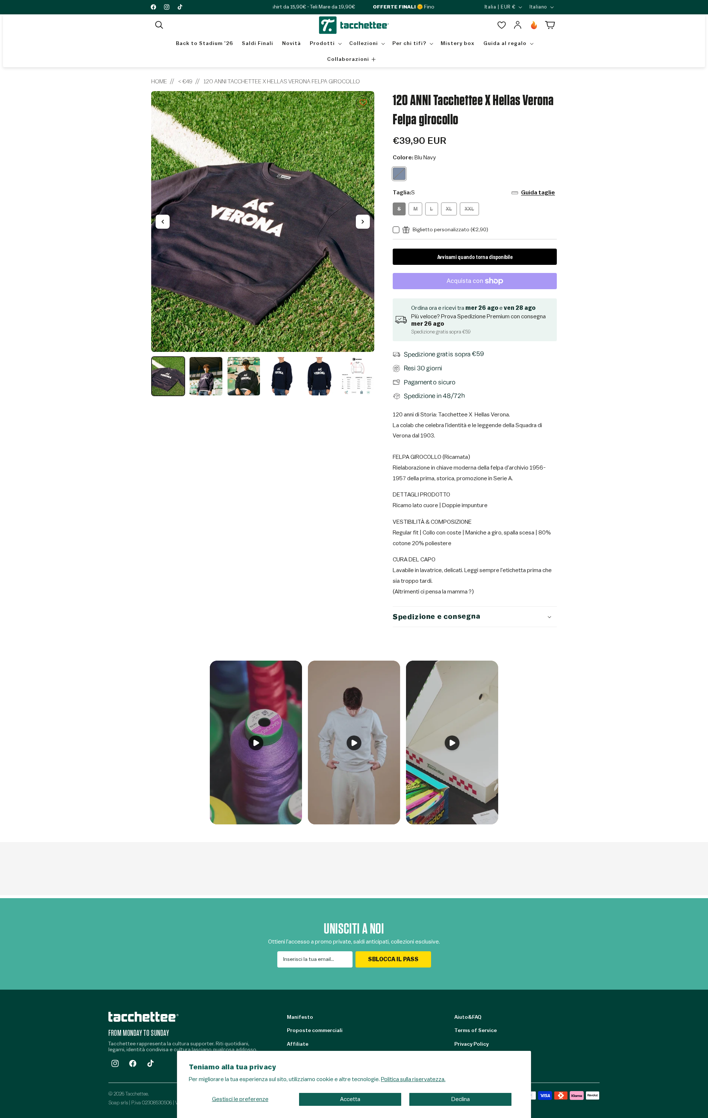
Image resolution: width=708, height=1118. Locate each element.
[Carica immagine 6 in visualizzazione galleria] (357, 376)
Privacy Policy (471, 1044)
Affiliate (297, 1044)
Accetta (350, 1099)
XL (451, 211)
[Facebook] (132, 1063)
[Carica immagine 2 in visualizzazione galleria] (206, 376)
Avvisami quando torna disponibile (475, 256)
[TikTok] (150, 1063)
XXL (472, 211)
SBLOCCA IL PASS (393, 959)
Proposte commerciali (315, 1030)
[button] (159, 25)
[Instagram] (115, 1063)
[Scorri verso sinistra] (163, 222)
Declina (460, 1099)
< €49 (185, 81)
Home (159, 81)
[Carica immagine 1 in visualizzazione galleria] (168, 376)
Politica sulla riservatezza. (413, 1079)
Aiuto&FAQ (467, 1017)
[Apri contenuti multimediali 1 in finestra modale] (262, 221)
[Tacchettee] (143, 1017)
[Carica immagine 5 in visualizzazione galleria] (319, 376)
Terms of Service (475, 1030)
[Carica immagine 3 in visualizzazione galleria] (244, 376)
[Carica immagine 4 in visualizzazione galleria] (281, 376)
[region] (262, 244)
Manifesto (300, 1017)
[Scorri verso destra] (363, 222)
